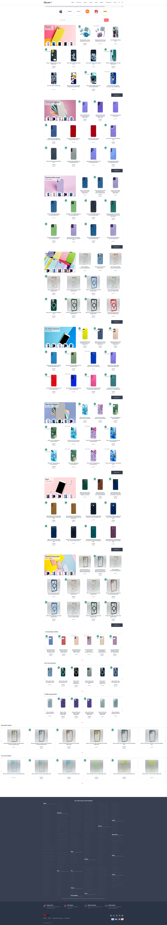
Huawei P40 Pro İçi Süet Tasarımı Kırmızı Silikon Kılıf (53, 389)
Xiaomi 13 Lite (115, 826)
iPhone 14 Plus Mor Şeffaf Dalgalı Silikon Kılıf (76, 713)
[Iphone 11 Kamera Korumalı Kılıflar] (54, 194)
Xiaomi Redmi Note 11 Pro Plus (62, 837)
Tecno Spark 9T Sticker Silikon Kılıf (74, 63)
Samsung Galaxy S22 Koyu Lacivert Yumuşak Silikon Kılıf (54, 139)
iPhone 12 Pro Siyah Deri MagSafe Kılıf (76, 682)
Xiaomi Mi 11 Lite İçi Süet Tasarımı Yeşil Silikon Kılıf (73, 366)
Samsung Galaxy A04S (103, 805)
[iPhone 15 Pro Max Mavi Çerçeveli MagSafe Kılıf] (93, 282)
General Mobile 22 (88, 876)
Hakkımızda (67, 918)
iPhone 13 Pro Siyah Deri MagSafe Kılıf (102, 682)
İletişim (45, 918)
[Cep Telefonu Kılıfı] (48, 2)
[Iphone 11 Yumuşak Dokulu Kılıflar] (60, 119)
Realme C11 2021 (101, 851)
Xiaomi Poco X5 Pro (75, 836)
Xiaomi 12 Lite (46, 842)
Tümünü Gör (116, 95)
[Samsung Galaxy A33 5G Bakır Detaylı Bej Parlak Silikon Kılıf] (102, 642)
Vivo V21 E (59, 887)
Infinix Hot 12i (46, 872)
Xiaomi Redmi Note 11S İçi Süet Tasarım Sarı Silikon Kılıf (85, 343)
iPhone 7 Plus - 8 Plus (61, 811)
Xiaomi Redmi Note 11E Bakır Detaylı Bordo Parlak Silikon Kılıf (63, 651)
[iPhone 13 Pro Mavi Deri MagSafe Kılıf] (100, 259)
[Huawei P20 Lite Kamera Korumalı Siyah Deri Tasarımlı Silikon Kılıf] (93, 508)
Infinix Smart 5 (60, 868)
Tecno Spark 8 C (101, 887)
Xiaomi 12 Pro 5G (115, 829)
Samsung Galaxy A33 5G (89, 816)
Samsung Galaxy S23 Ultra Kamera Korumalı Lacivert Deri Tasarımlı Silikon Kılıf (115, 494)
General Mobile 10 (88, 887)
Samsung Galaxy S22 (61, 824)
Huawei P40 (114, 809)
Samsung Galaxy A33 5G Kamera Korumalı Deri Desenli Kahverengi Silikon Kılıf (73, 517)
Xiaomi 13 (114, 828)
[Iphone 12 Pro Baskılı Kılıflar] (60, 44)
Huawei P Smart (115, 812)
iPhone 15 (45, 805)
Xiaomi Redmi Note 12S (48, 865)
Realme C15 (100, 847)
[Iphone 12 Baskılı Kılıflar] (54, 44)
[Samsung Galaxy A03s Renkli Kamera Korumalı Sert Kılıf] (73, 78)
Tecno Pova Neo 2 (115, 868)
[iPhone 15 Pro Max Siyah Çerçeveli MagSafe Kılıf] (93, 305)
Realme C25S (101, 838)
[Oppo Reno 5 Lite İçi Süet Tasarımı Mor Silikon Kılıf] (113, 357)
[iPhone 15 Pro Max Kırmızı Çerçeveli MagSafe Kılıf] (113, 305)
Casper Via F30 (74, 891)
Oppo (96, 2)
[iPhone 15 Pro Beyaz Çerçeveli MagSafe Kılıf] (73, 282)
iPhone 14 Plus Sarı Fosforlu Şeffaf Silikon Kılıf (124, 773)
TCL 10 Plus (73, 880)
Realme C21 (100, 844)
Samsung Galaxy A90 (75, 816)
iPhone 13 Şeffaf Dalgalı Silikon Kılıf (115, 713)
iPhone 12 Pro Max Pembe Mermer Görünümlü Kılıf (93, 441)
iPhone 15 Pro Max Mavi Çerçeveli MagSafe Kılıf (93, 290)
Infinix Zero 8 (46, 893)
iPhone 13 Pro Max (47, 818)
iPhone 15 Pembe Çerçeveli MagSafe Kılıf (54, 290)
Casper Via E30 (74, 889)
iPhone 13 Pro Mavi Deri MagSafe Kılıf (100, 267)
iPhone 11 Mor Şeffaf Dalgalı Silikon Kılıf (63, 713)
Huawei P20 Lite (115, 811)
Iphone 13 (45, 824)
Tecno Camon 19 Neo (102, 870)
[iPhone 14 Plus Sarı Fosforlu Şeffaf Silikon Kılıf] (124, 766)
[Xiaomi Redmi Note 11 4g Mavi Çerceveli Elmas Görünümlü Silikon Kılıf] (100, 562)
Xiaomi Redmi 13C (47, 845)
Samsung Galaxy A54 (75, 831)
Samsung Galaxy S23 (61, 818)
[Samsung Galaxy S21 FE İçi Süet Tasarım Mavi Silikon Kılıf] (53, 357)
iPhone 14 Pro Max (47, 811)
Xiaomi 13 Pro (115, 824)
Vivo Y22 (59, 884)
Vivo (58, 870)
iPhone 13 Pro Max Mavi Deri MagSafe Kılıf (89, 682)
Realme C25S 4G (101, 836)
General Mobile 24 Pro (89, 867)
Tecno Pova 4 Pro (102, 891)
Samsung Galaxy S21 (61, 828)
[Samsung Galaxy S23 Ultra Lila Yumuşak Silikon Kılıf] (93, 153)
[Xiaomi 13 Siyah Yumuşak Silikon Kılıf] (53, 153)
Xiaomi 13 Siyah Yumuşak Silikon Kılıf (53, 162)
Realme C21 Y (101, 842)
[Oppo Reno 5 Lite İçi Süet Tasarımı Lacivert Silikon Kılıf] (93, 357)
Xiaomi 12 (45, 836)
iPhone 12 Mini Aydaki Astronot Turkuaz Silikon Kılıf (93, 86)
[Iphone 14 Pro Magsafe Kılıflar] (48, 271)
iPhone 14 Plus (46, 814)
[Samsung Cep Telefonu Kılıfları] (70, 11)
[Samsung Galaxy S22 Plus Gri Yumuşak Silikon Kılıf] (73, 153)
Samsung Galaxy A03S (103, 814)
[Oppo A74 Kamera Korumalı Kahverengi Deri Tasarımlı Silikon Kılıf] (100, 485)
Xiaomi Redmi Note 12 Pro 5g (48, 850)
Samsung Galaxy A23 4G (89, 824)
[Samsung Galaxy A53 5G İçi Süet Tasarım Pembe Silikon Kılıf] (93, 380)
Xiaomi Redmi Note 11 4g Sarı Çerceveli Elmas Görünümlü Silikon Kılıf (85, 570)
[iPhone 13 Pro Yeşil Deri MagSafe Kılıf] (53, 305)
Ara (106, 20)
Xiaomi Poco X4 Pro (75, 840)
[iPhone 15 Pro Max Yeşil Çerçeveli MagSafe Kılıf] (73, 305)
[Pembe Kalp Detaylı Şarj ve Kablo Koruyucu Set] (100, 32)
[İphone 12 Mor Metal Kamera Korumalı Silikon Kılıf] (116, 183)
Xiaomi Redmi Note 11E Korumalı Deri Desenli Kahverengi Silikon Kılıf (54, 517)
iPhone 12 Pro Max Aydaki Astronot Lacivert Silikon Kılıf (113, 86)
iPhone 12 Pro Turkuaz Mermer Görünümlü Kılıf (85, 418)
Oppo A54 (86, 857)
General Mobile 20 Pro (89, 884)
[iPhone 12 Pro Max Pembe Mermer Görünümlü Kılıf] (93, 432)
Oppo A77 (86, 845)
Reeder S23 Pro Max (116, 876)
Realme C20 (100, 845)
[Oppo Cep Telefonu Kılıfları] (78, 11)
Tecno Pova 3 (115, 867)
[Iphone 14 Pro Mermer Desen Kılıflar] (71, 421)
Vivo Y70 (59, 872)
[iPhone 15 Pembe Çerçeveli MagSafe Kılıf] (53, 282)
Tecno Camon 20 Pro (88, 895)
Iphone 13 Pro (46, 820)
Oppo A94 (86, 844)
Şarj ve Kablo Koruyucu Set (117, 840)
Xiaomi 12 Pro (115, 831)
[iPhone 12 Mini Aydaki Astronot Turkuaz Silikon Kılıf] (93, 78)
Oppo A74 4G (87, 847)
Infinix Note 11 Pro (47, 876)
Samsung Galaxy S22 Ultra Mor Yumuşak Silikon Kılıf (100, 116)
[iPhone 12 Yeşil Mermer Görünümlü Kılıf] (116, 409)
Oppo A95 (86, 838)
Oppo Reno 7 (73, 855)
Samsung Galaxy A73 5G (76, 822)
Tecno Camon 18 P (102, 876)
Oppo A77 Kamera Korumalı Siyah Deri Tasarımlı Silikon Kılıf (73, 540)
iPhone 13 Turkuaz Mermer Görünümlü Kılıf (54, 464)
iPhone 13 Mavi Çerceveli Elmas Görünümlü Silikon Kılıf (124, 744)
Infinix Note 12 (46, 874)
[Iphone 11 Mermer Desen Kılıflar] (48, 421)
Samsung (78, 2)
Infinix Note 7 (46, 895)
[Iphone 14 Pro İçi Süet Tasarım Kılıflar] (65, 346)
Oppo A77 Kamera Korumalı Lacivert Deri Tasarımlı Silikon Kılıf (54, 540)
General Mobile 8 (87, 891)
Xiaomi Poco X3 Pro (75, 847)
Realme (101, 2)
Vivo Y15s (73, 867)
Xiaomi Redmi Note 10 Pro (62, 852)
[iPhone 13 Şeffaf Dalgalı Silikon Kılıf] (116, 704)
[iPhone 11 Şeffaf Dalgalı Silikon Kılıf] (50, 704)
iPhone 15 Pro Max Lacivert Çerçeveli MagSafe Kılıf (54, 593)
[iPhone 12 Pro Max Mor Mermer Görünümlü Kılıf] (113, 432)
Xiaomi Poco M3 (74, 849)
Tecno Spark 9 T (101, 885)
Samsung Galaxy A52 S (89, 807)
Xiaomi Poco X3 (74, 844)
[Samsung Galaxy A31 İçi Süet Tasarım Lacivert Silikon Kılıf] (100, 334)
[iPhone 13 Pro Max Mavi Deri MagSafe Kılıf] (89, 673)
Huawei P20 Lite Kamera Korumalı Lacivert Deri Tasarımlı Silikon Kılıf (113, 517)
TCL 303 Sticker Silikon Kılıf (115, 41)
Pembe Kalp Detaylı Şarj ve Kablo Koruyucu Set (100, 41)
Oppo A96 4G (87, 834)
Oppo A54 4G (87, 855)
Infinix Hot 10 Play (47, 882)
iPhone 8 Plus (60, 807)
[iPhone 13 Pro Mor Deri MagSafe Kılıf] (116, 673)
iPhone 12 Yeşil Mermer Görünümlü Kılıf (115, 418)
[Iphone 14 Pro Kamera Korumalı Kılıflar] (65, 194)
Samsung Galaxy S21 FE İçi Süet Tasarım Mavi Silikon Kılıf (54, 366)
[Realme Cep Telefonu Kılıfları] (105, 11)
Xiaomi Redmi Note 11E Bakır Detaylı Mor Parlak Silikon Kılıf (115, 651)
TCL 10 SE (73, 882)
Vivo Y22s (59, 882)
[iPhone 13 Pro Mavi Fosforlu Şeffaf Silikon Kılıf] (69, 766)
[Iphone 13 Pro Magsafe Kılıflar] (54, 271)
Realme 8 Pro (101, 859)
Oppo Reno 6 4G (74, 859)
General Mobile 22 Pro (89, 872)
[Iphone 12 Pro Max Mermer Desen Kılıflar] (60, 421)
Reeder (113, 874)
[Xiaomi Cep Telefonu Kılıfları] (87, 11)
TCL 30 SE (73, 874)
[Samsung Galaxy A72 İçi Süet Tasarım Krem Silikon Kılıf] (116, 334)
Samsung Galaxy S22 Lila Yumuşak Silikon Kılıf (113, 162)
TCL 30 (72, 876)
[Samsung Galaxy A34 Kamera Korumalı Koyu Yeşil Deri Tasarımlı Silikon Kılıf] (85, 485)
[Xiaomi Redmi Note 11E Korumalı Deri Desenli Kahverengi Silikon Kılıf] (53, 508)
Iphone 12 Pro (46, 828)
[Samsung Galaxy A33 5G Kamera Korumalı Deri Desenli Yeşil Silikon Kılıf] (93, 532)
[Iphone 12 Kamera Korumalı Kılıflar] (60, 194)
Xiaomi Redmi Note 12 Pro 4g (48, 853)
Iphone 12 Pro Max (47, 826)
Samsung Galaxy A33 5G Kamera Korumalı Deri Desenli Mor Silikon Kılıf (113, 540)
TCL (72, 870)
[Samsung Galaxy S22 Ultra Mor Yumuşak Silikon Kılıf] (100, 107)
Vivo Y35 (59, 876)
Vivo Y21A (59, 886)
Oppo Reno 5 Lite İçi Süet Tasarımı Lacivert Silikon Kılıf (93, 366)
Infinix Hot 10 (46, 884)
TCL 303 (72, 886)
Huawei (85, 2)
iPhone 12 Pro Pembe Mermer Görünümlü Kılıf (93, 464)
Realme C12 (100, 849)
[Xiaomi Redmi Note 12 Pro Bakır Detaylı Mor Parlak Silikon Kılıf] (89, 642)
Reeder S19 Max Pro (116, 880)
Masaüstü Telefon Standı (117, 838)
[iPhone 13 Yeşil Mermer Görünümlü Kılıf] (73, 455)
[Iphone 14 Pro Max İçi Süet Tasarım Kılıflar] (54, 346)
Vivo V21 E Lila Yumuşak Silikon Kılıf (113, 139)
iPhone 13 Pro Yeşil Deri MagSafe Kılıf (53, 313)
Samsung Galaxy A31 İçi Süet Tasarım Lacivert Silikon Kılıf (100, 343)
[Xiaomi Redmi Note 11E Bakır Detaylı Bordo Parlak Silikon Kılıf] (63, 642)
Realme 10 (100, 857)
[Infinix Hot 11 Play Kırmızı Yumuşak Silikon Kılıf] (93, 131)
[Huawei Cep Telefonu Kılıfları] (96, 11)
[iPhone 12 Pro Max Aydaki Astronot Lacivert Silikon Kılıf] (113, 78)
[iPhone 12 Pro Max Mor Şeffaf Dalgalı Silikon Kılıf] (89, 704)
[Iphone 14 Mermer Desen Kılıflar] (65, 421)
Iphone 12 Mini (46, 829)
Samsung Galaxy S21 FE (62, 826)
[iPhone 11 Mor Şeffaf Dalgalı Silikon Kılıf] (63, 704)
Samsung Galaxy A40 (89, 812)
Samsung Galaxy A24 (89, 822)
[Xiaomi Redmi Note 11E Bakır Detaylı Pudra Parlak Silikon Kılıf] (76, 642)
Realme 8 (100, 861)
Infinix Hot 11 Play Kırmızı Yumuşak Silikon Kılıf (93, 139)
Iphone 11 (59, 805)
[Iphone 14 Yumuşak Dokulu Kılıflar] (48, 119)
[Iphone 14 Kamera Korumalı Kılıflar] (48, 194)
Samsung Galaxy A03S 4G (103, 812)
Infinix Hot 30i (115, 857)
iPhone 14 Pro (46, 812)
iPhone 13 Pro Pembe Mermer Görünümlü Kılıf (100, 418)
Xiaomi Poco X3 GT (75, 842)
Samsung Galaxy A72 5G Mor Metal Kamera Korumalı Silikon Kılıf (73, 238)
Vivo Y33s (59, 878)
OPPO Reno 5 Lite (74, 863)
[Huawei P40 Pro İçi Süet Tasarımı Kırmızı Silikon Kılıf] (53, 380)
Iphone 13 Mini (46, 822)
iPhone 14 (45, 816)
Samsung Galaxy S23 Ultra (62, 814)
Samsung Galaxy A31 (88, 820)
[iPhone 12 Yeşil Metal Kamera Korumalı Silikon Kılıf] (53, 230)
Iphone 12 (45, 831)
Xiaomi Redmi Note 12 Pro (48, 847)
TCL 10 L (72, 884)
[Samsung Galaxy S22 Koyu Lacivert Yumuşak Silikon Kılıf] (53, 131)
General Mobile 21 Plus (89, 880)
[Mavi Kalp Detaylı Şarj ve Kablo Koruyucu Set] (85, 32)
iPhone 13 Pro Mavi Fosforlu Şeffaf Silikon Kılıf (69, 773)
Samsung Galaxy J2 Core (103, 824)
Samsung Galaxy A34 (89, 814)
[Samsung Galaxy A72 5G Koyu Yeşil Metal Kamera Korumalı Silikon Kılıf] (113, 206)
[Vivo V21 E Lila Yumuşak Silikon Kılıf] (113, 131)
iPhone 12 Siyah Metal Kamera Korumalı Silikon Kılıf (93, 215)
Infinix (113, 855)
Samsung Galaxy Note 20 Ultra (62, 830)
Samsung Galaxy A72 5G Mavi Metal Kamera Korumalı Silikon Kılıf (100, 191)
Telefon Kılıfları (48, 28)
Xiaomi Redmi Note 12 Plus (49, 856)
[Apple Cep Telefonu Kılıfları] (61, 11)
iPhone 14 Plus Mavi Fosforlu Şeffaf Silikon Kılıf (14, 773)
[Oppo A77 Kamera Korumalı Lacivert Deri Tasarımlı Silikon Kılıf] (53, 532)
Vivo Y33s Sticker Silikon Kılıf (53, 85)
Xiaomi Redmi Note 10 (61, 856)
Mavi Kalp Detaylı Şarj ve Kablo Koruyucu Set (85, 41)
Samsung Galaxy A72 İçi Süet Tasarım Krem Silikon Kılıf (115, 343)
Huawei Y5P (114, 816)
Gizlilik (49, 918)
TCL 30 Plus (73, 872)
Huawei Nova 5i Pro (116, 818)
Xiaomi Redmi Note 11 (61, 847)
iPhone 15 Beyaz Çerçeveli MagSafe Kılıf (85, 267)
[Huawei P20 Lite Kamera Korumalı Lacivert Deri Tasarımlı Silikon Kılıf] (113, 508)
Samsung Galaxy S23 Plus (62, 816)
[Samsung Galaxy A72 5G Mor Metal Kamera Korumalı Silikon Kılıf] (73, 230)
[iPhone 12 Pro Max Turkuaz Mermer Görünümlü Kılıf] (73, 432)
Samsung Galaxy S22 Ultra (62, 820)
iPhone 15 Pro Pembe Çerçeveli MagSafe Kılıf (115, 267)
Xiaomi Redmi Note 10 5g (62, 854)
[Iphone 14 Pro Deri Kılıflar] (54, 496)
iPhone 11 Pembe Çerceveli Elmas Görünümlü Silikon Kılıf (113, 593)
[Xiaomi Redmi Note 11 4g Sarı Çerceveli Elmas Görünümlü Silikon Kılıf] (85, 562)
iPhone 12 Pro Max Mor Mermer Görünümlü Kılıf (113, 441)
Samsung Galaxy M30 (75, 809)
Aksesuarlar (108, 2)
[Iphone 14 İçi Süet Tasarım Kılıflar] (48, 346)
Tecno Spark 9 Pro (102, 884)
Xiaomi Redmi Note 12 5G (48, 858)
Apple (72, 2)
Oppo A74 (86, 849)
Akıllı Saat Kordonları (116, 836)
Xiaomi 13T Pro (115, 822)
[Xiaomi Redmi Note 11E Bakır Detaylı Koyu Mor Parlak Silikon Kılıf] (51, 642)
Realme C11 (100, 853)
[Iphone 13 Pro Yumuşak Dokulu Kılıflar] (71, 119)
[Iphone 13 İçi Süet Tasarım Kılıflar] (71, 346)
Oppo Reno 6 (73, 861)
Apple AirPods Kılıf (115, 851)
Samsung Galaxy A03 (102, 811)
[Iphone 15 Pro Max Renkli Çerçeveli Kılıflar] (71, 573)
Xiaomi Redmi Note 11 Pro (62, 839)
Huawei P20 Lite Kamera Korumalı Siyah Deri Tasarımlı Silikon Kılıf (93, 517)
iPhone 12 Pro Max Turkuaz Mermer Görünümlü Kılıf (73, 441)
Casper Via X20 (74, 893)
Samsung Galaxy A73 (75, 824)
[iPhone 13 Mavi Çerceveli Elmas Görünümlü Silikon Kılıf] (124, 735)
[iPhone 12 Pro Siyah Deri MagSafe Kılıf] (76, 673)
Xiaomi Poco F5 (60, 865)
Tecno (85, 893)
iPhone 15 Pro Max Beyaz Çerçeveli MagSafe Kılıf (113, 290)
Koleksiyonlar (114, 853)
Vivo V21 (59, 893)
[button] (119, 2)
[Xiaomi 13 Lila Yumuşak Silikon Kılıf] (116, 107)
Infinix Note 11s (46, 880)
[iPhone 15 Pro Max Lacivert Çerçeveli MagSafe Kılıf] (53, 585)
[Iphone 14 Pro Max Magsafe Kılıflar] (71, 271)
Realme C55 (87, 861)
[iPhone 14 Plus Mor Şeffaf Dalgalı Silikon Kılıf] (76, 704)
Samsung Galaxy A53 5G (89, 803)
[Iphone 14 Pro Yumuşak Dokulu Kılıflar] (54, 119)
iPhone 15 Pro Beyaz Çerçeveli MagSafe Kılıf (73, 290)
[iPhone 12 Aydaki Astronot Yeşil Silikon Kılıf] (113, 55)
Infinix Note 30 (115, 861)
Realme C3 (100, 862)
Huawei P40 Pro (115, 803)
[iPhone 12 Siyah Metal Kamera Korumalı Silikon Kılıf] (93, 206)
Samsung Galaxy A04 (102, 809)
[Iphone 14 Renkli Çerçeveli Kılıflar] (65, 573)
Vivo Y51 (59, 874)
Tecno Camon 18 (101, 878)
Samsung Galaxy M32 (75, 807)
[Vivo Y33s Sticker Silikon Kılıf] (53, 78)
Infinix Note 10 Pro (47, 885)
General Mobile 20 (88, 885)
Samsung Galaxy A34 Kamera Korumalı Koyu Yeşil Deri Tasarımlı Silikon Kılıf (85, 494)
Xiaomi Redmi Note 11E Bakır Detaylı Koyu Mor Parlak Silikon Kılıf (51, 651)
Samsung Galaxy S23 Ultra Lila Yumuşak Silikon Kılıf (93, 162)
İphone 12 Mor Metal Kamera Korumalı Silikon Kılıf (115, 191)
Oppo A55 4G (87, 851)
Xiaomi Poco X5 (74, 834)
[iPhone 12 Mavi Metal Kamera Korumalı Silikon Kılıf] (85, 183)
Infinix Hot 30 (114, 859)
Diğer (115, 2)
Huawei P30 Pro (101, 828)
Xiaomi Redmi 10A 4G (61, 860)
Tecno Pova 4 (101, 895)
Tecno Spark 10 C (101, 882)
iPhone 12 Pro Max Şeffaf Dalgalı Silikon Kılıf (102, 713)
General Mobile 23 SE (88, 868)
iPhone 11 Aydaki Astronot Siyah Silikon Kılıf (53, 63)
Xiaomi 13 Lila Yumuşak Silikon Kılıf (115, 116)
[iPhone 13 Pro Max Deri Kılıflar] (48, 496)
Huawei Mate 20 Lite (102, 831)
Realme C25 (100, 840)
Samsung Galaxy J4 (102, 822)
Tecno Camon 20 (101, 867)
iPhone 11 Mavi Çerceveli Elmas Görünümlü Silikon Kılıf (152, 744)
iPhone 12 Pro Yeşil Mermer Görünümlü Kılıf (54, 441)
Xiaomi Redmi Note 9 (61, 858)
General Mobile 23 (88, 870)
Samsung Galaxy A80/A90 (76, 820)
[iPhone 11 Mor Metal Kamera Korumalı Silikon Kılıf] (113, 230)
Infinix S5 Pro (60, 867)
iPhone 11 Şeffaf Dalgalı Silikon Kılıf (50, 713)
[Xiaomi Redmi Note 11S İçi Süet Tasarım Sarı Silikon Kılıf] (85, 334)
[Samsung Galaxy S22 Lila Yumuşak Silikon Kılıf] (113, 153)
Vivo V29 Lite (60, 880)
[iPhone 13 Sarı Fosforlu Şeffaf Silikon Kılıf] (152, 766)
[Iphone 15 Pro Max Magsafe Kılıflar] (65, 271)
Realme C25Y (101, 834)
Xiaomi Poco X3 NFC (75, 845)
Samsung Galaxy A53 (89, 805)
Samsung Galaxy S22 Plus (62, 822)
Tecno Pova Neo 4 (102, 893)
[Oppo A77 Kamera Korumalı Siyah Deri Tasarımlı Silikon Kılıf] (73, 532)
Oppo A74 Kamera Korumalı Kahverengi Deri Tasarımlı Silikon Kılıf (100, 494)
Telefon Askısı (115, 847)
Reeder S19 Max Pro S (116, 878)
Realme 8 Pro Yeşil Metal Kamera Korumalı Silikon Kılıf (73, 215)
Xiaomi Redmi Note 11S (62, 843)
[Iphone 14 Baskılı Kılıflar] (71, 44)
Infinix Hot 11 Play (47, 878)
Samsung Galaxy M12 (75, 814)
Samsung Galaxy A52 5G (89, 809)
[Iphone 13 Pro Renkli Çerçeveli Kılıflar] (54, 573)
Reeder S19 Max (115, 882)
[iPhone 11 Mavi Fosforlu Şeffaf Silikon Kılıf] (41, 766)
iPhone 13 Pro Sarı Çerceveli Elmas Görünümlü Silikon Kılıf (96, 744)
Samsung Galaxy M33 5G (62, 833)
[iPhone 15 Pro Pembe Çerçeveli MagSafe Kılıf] (116, 259)
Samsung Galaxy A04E (103, 807)
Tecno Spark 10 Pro (102, 880)
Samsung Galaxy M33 (75, 803)
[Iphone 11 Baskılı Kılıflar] (48, 44)
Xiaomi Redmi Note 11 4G (62, 845)
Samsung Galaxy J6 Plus (103, 820)
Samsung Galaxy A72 (75, 828)
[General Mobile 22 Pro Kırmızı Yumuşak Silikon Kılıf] (73, 131)
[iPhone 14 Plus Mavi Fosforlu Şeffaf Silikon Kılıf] (14, 766)
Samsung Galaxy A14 (88, 831)
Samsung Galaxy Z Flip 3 (103, 816)
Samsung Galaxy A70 (75, 829)
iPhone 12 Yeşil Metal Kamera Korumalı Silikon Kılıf (53, 238)
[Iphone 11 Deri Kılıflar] (71, 496)
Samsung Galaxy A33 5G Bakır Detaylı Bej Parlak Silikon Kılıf (102, 651)
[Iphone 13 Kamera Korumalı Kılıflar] (71, 194)
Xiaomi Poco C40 (60, 863)
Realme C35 (87, 863)
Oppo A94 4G (87, 842)
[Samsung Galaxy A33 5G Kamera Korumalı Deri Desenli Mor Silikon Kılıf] (113, 532)
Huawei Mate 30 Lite (102, 829)
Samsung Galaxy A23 (89, 826)
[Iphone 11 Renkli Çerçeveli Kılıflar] (60, 573)
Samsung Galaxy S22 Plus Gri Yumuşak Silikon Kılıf (73, 162)
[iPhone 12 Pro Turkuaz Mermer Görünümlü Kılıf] (85, 409)
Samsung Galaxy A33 (89, 818)
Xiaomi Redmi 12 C (47, 861)
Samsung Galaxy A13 (102, 803)
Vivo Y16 (59, 895)
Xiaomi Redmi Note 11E (62, 841)
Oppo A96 (86, 836)
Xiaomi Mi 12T (46, 840)
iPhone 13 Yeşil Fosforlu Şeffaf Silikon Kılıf (96, 773)
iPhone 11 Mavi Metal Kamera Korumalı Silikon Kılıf (53, 215)
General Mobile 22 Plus (89, 874)
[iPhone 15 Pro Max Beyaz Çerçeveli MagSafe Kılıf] (113, 282)
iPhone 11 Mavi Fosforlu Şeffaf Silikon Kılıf (41, 773)
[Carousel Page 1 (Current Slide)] (82, 722)
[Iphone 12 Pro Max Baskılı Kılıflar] (65, 44)
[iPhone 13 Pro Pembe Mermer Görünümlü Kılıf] (100, 409)
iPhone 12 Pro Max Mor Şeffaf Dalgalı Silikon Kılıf (89, 713)
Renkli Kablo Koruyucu (116, 842)
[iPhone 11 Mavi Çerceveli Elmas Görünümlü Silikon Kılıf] (152, 735)
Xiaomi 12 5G (46, 834)
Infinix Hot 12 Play (47, 868)
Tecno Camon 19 (101, 872)
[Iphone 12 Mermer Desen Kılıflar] (54, 421)
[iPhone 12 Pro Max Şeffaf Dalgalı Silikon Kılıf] (102, 704)
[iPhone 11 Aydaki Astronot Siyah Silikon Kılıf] (53, 55)
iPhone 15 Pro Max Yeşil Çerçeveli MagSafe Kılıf (73, 313)
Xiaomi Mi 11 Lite (46, 844)
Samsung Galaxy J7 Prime (103, 818)
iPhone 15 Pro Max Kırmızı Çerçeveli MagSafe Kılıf (113, 313)
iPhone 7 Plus (60, 809)
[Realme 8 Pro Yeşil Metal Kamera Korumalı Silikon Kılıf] (73, 206)
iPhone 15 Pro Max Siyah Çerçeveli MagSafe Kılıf (93, 313)
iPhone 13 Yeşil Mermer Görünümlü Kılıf (73, 464)
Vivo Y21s (59, 889)
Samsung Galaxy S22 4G (89, 828)
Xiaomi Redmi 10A (61, 861)
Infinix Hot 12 (46, 870)
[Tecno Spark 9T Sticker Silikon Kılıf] (73, 55)
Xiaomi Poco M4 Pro (75, 838)
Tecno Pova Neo (115, 870)
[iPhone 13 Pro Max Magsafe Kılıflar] (60, 271)
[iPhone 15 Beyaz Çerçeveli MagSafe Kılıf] (85, 259)
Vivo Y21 (59, 891)
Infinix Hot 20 (46, 867)
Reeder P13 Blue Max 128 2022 (117, 886)
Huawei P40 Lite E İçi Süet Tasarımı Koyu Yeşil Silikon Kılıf (113, 389)
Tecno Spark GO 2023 (116, 872)
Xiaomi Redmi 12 (60, 834)
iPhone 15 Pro (46, 807)
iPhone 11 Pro (60, 803)
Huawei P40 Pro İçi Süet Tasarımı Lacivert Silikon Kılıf (73, 389)
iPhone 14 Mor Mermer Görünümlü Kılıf (113, 464)
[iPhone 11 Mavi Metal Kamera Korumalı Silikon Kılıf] (53, 206)
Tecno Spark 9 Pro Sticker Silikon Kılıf (93, 63)
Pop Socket (114, 844)
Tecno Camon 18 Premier (103, 874)
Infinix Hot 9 (45, 887)
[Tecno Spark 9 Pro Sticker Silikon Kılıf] (93, 55)
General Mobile (74, 895)
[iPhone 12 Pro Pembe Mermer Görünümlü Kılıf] (93, 455)
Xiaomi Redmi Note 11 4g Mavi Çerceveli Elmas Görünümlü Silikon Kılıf (100, 570)
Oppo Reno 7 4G (74, 853)
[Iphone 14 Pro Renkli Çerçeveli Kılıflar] (48, 573)
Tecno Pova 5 (101, 889)
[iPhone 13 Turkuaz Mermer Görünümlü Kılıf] (53, 455)
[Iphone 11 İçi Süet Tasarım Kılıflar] (60, 346)
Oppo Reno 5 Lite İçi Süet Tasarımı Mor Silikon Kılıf (113, 366)
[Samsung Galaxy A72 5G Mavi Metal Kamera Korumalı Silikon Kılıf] (100, 183)
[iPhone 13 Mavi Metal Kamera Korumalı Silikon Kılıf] (93, 230)
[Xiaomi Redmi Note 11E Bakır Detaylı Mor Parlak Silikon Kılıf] (115, 642)
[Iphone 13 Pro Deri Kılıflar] (65, 496)
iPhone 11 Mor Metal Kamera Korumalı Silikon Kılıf (113, 238)
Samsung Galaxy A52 (89, 811)
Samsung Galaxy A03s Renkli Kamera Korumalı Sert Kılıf (73, 86)
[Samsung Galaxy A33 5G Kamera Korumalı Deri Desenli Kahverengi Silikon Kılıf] (73, 508)
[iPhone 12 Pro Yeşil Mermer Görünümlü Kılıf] (53, 432)
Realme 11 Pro (101, 855)
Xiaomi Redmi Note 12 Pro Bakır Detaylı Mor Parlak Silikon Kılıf (89, 651)
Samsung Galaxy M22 (75, 812)
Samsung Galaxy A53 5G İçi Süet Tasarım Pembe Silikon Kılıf (93, 389)
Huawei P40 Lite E (115, 805)
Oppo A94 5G (87, 840)
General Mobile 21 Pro (88, 878)
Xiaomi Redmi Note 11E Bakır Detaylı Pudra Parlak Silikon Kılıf (76, 651)
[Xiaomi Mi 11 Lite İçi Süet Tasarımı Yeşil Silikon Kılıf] (73, 357)
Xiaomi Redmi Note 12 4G (48, 860)
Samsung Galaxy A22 (89, 829)
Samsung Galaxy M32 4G (76, 805)
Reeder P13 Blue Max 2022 (117, 884)
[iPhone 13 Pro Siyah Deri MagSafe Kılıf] (102, 673)
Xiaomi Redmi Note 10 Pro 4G (62, 850)
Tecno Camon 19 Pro (102, 868)
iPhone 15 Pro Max (47, 809)
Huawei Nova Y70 (115, 814)
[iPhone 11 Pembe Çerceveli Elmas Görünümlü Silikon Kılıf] (113, 585)
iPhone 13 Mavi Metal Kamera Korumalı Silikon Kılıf (93, 238)
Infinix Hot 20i (115, 863)
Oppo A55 (86, 853)
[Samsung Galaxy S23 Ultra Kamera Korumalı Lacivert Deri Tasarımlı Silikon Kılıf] (116, 485)
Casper (72, 887)
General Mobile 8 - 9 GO (89, 889)
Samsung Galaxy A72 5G (76, 826)
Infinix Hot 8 (45, 889)
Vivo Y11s (73, 868)
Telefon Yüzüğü (115, 846)
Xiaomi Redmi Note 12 (48, 863)
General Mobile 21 (88, 882)
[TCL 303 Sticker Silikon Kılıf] (116, 32)
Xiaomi (91, 2)
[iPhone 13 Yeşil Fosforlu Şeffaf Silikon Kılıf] (96, 766)
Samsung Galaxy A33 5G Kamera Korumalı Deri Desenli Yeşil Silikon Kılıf (93, 540)
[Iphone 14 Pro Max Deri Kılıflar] (60, 496)
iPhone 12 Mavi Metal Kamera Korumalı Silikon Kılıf (85, 191)
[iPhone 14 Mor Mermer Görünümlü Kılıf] (113, 455)
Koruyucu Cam (115, 849)
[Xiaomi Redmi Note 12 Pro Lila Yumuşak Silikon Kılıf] (85, 107)
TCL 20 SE (73, 878)
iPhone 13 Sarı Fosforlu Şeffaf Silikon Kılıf (151, 773)
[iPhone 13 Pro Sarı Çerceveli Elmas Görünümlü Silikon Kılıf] (96, 735)
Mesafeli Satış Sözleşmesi (57, 918)
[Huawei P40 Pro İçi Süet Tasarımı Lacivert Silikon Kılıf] (73, 380)
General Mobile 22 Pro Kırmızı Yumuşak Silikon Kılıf (73, 139)
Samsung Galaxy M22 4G (76, 811)
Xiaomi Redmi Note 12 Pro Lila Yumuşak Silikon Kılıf (85, 116)
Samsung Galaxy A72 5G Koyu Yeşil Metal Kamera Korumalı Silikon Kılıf (113, 215)
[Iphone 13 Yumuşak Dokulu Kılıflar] (65, 119)
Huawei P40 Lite (115, 807)
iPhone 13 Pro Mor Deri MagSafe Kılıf (115, 682)
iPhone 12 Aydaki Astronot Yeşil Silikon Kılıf (113, 63)
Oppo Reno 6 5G (74, 857)
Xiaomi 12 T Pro (46, 838)
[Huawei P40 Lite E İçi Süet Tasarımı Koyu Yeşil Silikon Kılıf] (113, 380)
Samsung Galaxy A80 (75, 818)
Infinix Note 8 (46, 891)
